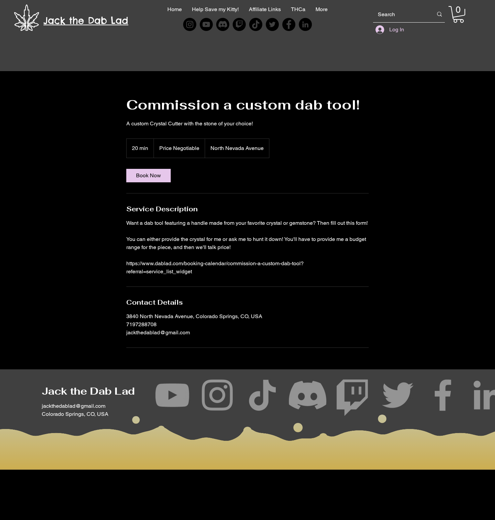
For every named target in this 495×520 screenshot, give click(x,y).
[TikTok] (255, 24)
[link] (148, 175)
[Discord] (222, 24)
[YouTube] (206, 24)
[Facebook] (289, 24)
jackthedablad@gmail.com (73, 406)
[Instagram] (189, 24)
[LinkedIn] (305, 24)
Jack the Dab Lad (88, 391)
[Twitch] (239, 24)
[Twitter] (272, 24)
